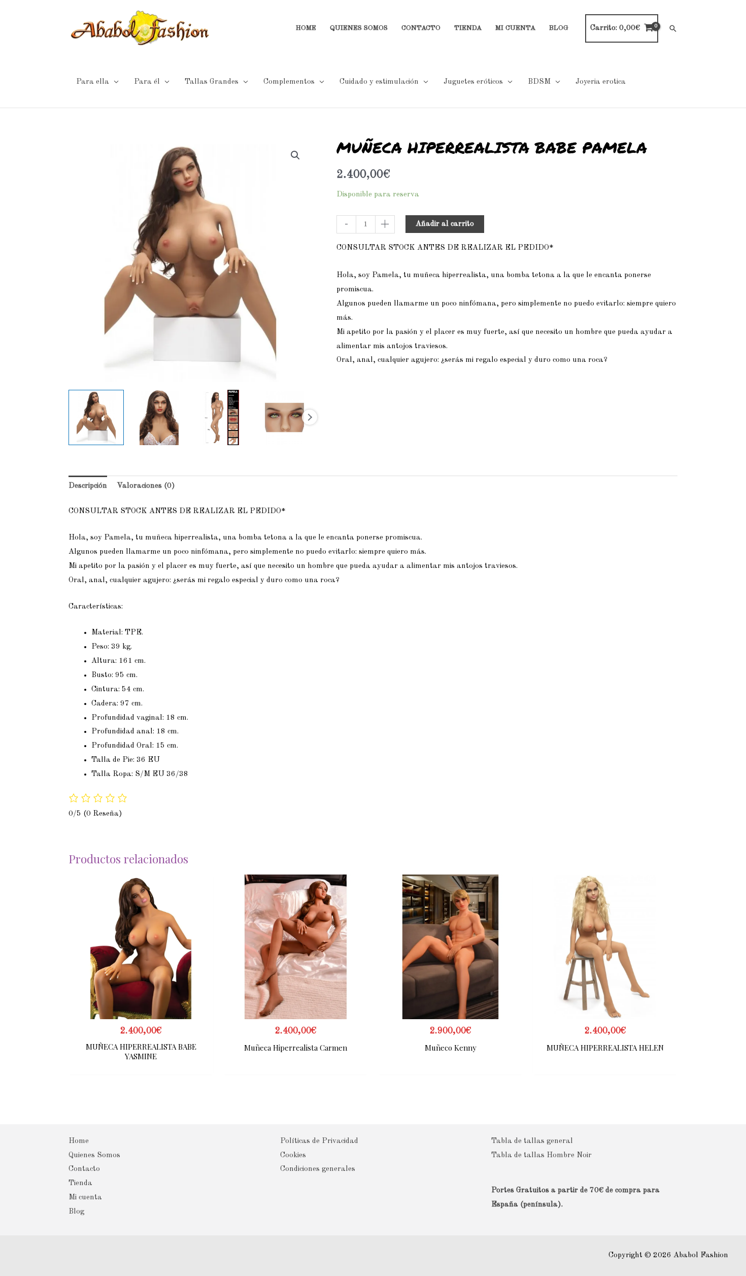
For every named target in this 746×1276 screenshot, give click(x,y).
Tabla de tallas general (532, 1141)
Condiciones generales (317, 1169)
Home (79, 1141)
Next (309, 417)
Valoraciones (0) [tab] (146, 486)
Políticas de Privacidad (319, 1141)
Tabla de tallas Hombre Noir (541, 1155)
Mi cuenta (85, 1197)
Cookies (293, 1155)
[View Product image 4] (284, 417)
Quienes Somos (94, 1155)
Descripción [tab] (88, 486)
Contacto (84, 1169)
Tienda (80, 1183)
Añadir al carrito (445, 224)
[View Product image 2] (159, 417)
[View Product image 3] (222, 417)
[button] (672, 28)
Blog (76, 1212)
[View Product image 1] (96, 417)
